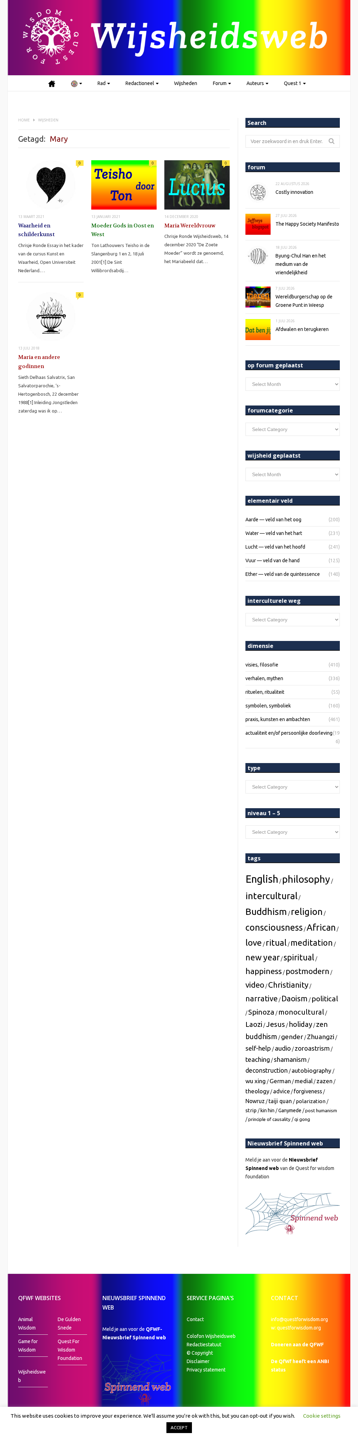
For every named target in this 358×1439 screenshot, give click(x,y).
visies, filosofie (261, 665)
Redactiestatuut (204, 1344)
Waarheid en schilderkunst (36, 230)
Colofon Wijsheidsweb (211, 1336)
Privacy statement (206, 1370)
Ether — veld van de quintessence (282, 574)
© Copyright (200, 1353)
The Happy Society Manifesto (307, 224)
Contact (195, 1319)
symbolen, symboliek (268, 705)
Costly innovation (294, 192)
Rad (102, 83)
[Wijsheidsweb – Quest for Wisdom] (179, 37)
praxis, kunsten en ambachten (277, 719)
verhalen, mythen (264, 678)
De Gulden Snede (69, 1324)
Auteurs (255, 83)
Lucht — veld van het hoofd (275, 547)
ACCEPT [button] (179, 1427)
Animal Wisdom (27, 1324)
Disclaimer (198, 1361)
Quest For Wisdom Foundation (70, 1350)
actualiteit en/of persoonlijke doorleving (288, 733)
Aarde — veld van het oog (273, 519)
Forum (220, 83)
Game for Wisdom (28, 1346)
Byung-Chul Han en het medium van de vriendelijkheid (300, 264)
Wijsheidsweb (32, 1376)
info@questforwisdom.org (299, 1319)
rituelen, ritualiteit (264, 692)
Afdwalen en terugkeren (302, 329)
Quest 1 (292, 83)
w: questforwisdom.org (296, 1328)
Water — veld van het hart (273, 533)
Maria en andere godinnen (39, 362)
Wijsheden (185, 83)
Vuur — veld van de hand (272, 560)
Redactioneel (140, 83)
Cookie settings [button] (322, 1416)
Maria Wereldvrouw (189, 225)
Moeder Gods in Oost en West (122, 230)
